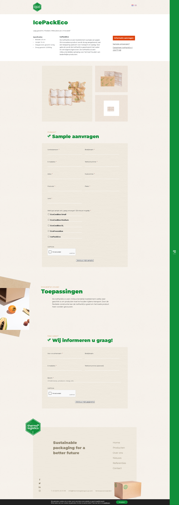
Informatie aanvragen (124, 38)
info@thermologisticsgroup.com (81, 491)
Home (116, 442)
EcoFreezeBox (56, 231)
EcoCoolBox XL (57, 226)
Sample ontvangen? (121, 44)
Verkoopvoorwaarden (103, 491)
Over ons (118, 452)
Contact (117, 468)
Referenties (119, 463)
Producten (119, 447)
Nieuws (117, 458)
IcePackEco (55, 237)
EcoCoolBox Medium (59, 220)
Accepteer (122, 502)
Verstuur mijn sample (85, 260)
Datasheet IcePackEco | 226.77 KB (123, 49)
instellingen (106, 503)
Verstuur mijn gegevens (85, 402)
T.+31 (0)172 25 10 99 (58, 491)
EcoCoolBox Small (58, 214)
